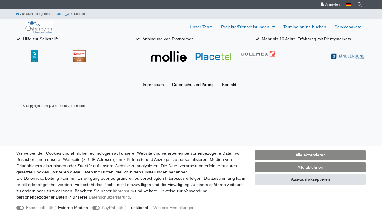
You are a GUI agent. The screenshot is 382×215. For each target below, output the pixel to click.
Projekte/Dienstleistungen (245, 26)
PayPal (108, 207)
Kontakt (229, 84)
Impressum (153, 84)
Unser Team (201, 26)
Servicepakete (348, 26)
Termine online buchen (304, 26)
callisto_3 (62, 14)
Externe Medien (73, 207)
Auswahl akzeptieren (310, 179)
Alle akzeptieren (310, 155)
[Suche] (360, 4)
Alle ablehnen (310, 167)
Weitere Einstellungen (174, 207)
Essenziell (35, 207)
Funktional (138, 207)
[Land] (348, 4)
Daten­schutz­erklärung (193, 84)
